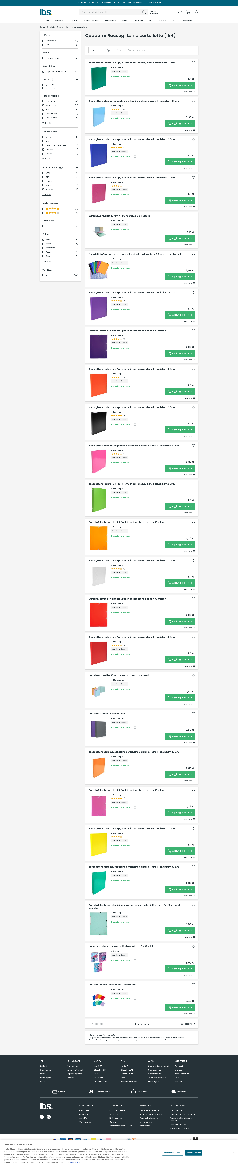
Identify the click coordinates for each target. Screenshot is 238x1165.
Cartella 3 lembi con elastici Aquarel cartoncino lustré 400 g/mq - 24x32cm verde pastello (134, 907)
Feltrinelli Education (178, 1124)
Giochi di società (155, 1074)
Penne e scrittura (182, 1074)
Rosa (48, 256)
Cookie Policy (76, 1162)
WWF (48, 173)
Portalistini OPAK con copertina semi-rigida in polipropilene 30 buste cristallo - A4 (134, 254)
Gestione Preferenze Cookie (120, 1126)
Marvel (49, 137)
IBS (47, 275)
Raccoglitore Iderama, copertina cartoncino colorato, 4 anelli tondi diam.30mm (133, 101)
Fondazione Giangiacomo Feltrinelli (181, 1119)
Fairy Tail (49, 181)
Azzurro (49, 252)
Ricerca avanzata (154, 12)
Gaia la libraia (85, 1122)
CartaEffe (82, 3)
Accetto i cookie (194, 1152)
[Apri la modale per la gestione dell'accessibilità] (195, 1139)
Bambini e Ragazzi (129, 1081)
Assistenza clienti (154, 3)
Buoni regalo (106, 3)
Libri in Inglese (45, 1077)
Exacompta (51, 101)
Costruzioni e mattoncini (158, 1066)
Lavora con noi (146, 1122)
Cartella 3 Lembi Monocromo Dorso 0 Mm (112, 984)
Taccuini (179, 1066)
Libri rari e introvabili (75, 1070)
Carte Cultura (119, 3)
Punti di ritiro (93, 3)
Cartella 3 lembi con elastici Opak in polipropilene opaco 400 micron (127, 330)
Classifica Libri (46, 1070)
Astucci (178, 1081)
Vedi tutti (46, 123)
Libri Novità (44, 1066)
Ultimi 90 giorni (52, 58)
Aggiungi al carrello (182, 85)
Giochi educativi (155, 1070)
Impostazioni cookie (172, 1152)
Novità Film (125, 1066)
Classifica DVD (127, 1070)
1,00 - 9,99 (50, 85)
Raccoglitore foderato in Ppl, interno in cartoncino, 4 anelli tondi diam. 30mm (131, 62)
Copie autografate (75, 1074)
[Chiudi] (234, 1152)
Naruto (49, 185)
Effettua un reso (115, 1118)
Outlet (48, 45)
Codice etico (145, 1126)
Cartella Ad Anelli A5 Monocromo (107, 713)
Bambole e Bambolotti (157, 1077)
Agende (178, 1070)
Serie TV (124, 1077)
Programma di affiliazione (151, 1114)
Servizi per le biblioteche (149, 1110)
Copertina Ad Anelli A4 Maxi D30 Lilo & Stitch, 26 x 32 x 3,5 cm (122, 946)
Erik (47, 110)
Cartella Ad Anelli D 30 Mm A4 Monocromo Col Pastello (119, 215)
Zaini (177, 1077)
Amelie (49, 141)
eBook (42, 1081)
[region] (119, 1152)
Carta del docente (135, 3)
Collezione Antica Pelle (56, 145)
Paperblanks (51, 118)
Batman (49, 189)
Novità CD (98, 1066)
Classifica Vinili (100, 1081)
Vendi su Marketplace (149, 1118)
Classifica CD (100, 1070)
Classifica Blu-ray (128, 1074)
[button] (144, 12)
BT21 (48, 177)
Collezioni (71, 1077)
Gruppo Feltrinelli (176, 1110)
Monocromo (51, 105)
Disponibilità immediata (56, 72)
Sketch (49, 154)
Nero (48, 240)
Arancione (50, 248)
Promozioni (51, 41)
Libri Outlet (44, 1074)
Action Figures (154, 1081)
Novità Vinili (99, 1077)
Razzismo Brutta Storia (179, 1128)
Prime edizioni (72, 1066)
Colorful (49, 149)
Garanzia (113, 1122)
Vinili (96, 1074)
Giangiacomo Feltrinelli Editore (182, 1114)
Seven (116, 951)
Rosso (48, 244)
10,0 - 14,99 (50, 88)
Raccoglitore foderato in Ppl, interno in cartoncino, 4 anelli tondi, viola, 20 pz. (131, 292)
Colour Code (51, 114)
